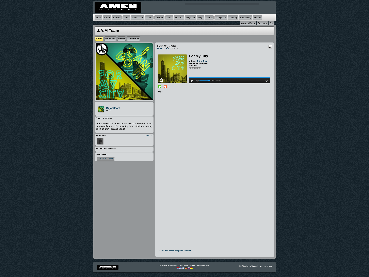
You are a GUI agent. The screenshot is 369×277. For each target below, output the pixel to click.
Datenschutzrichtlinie (187, 265)
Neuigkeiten (220, 17)
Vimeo (169, 17)
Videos (149, 17)
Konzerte (179, 17)
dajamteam (113, 108)
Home (98, 17)
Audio (168, 49)
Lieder (126, 17)
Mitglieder (190, 17)
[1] (190, 68)
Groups (209, 17)
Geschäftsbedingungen (168, 265)
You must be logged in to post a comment (175, 251)
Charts (107, 17)
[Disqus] (214, 132)
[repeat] (266, 81)
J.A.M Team (160, 49)
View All (148, 135)
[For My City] (172, 69)
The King (233, 17)
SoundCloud (137, 17)
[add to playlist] (270, 47)
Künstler (117, 17)
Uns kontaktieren (203, 265)
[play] (192, 81)
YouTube (159, 17)
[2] (191, 68)
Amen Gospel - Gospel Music (258, 266)
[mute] (197, 81)
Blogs (200, 17)
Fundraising (245, 17)
